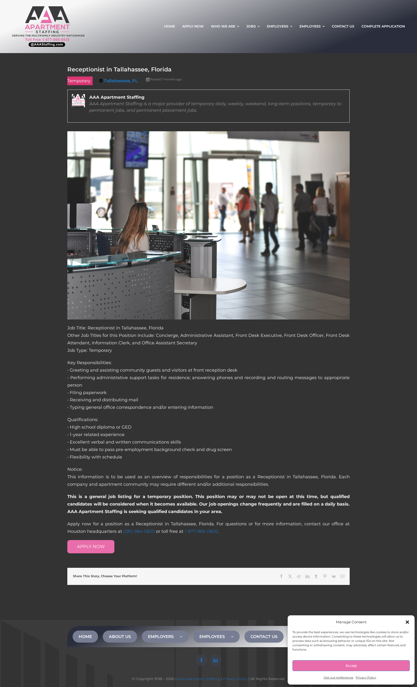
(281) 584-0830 (139, 531)
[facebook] (201, 660)
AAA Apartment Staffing (198, 679)
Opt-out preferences (338, 677)
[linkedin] (215, 660)
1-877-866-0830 (201, 531)
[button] (407, 622)
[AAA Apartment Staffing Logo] (48, 8)
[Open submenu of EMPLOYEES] (235, 637)
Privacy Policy (366, 677)
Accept (351, 666)
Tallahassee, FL (121, 80)
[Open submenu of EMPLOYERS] (184, 637)
